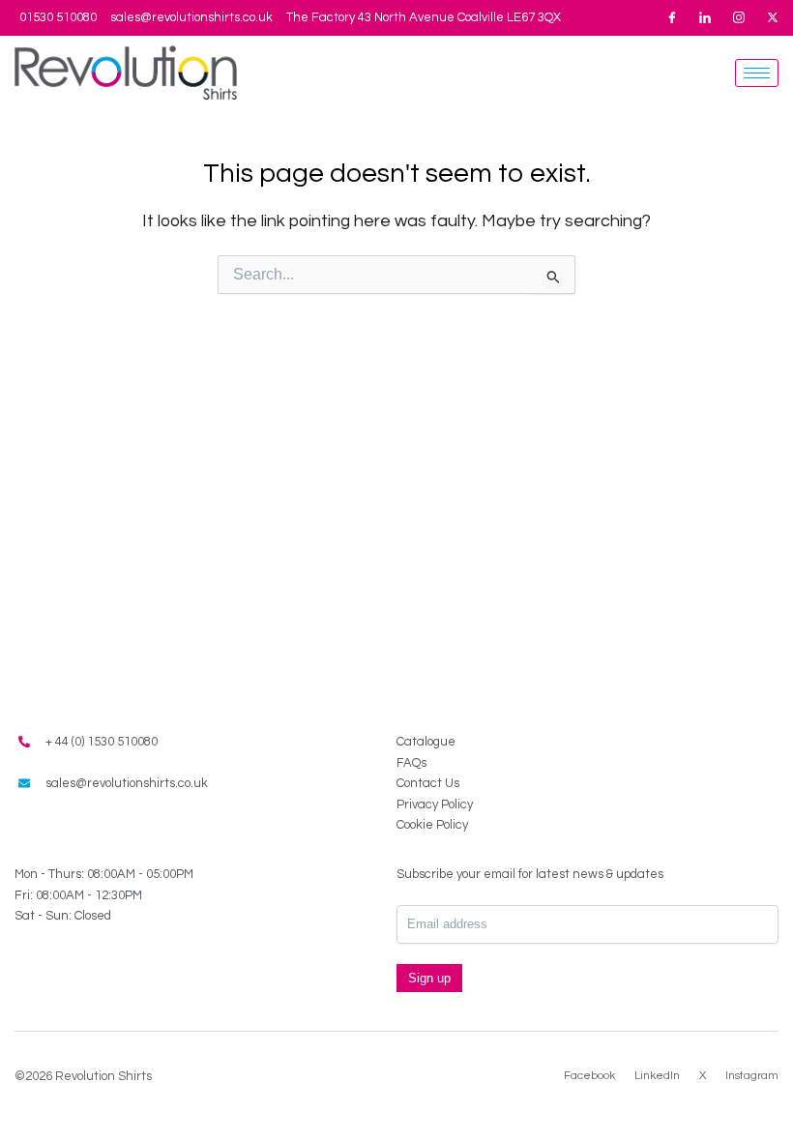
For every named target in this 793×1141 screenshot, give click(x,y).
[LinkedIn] (705, 17)
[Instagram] (739, 17)
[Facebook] (672, 17)
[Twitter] (772, 17)
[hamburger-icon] (756, 73)
